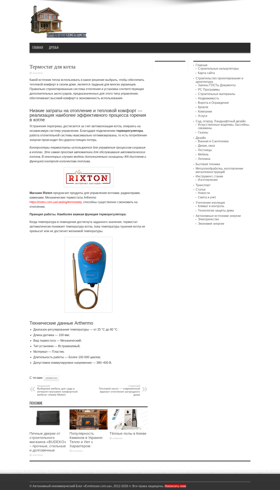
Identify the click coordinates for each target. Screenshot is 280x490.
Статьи (201, 189)
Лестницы (205, 150)
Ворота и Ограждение (213, 102)
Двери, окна (206, 145)
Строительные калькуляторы (218, 68)
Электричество (208, 219)
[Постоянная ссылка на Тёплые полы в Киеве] (129, 428)
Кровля (203, 107)
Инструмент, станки (209, 176)
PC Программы (209, 89)
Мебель (203, 154)
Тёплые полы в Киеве (128, 433)
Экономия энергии (211, 223)
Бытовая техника (208, 164)
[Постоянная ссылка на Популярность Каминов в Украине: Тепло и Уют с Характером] (89, 428)
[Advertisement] (181, 14)
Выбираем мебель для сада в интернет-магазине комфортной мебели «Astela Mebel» (57, 390)
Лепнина (204, 158)
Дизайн (201, 137)
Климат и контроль (211, 206)
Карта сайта (206, 73)
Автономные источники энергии (218, 215)
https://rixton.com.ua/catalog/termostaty (56, 202)
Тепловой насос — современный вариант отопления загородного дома (119, 390)
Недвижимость (208, 98)
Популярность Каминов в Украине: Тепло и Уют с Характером (86, 439)
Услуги (202, 115)
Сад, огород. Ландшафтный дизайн (221, 121)
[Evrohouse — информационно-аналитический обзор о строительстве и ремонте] (58, 35)
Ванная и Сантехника (213, 141)
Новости (204, 193)
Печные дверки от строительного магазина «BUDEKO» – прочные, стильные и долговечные (48, 441)
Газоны (203, 132)
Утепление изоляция (210, 202)
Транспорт (203, 185)
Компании (205, 111)
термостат (51, 378)
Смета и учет (207, 197)
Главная (37, 47)
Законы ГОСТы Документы (217, 85)
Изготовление (208, 179)
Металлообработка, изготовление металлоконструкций (219, 170)
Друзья (53, 47)
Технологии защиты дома (216, 210)
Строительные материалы (216, 94)
